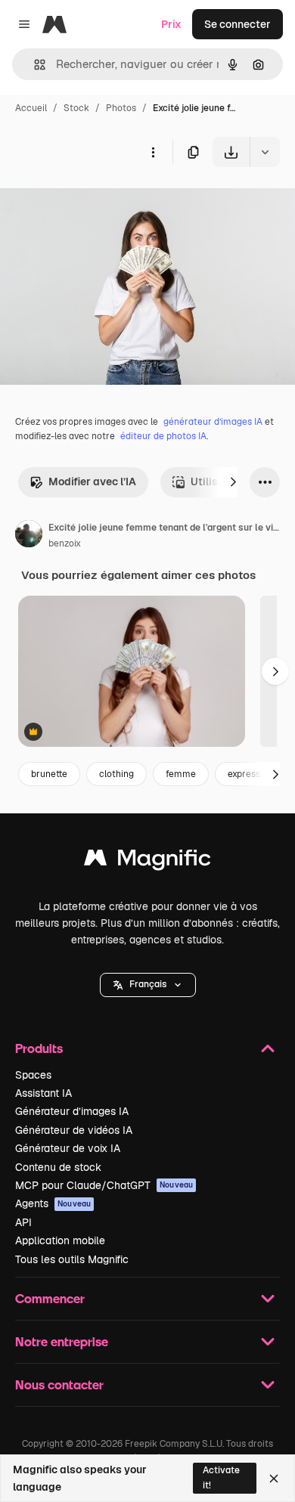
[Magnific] (147, 861)
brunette (49, 774)
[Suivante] (233, 482)
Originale (100, 202)
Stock (76, 108)
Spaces (33, 1075)
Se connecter (237, 24)
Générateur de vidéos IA (73, 1130)
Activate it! (221, 1477)
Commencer (50, 1298)
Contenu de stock (58, 1167)
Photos (121, 108)
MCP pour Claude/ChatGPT (104, 1185)
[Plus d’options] (153, 152)
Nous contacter (59, 1384)
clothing (116, 774)
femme (181, 774)
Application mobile (60, 1240)
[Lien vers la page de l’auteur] (28, 536)
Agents (53, 1203)
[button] (148, 985)
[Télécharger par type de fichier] (265, 152)
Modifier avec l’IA (92, 481)
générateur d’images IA (212, 422)
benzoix (64, 543)
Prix (171, 24)
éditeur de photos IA (163, 436)
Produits (39, 1048)
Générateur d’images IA (72, 1111)
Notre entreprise (61, 1341)
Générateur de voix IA (67, 1148)
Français (147, 984)
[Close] (274, 1478)
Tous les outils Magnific (72, 1259)
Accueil (31, 108)
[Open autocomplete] (33, 64)
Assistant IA (43, 1093)
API (23, 1222)
